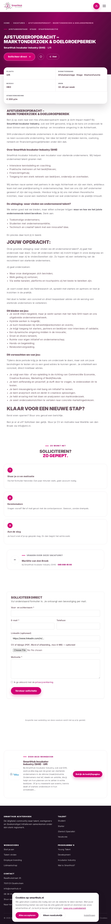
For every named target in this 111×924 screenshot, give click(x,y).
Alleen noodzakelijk (52, 915)
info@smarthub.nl (12, 888)
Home (7, 23)
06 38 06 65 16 (11, 894)
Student (62, 821)
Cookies (103, 918)
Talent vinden (10, 855)
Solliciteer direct (17, 56)
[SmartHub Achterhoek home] (13, 6)
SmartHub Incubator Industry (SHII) (24, 47)
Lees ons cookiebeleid (74, 908)
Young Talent (64, 849)
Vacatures (19, 23)
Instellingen (89, 915)
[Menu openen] (104, 6)
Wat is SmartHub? (66, 865)
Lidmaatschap (10, 865)
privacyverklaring (44, 682)
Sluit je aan (9, 849)
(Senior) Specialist (66, 831)
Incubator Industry (67, 860)
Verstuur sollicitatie (26, 690)
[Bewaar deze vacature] (41, 57)
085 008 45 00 (65, 565)
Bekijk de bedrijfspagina (88, 774)
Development (64, 855)
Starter (61, 826)
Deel (55, 57)
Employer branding (13, 860)
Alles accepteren (27, 915)
